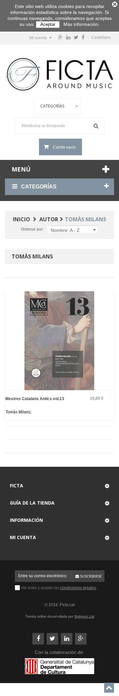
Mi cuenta (23, 537)
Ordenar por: (32, 229)
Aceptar (47, 24)
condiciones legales (78, 588)
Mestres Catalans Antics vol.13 (34, 398)
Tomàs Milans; (18, 412)
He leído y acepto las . (59, 588)
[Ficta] (59, 74)
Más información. (81, 24)
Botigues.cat (84, 616)
